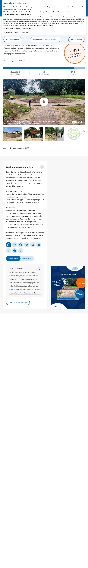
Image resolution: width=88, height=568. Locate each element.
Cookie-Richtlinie (76, 19)
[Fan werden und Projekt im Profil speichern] (42, 167)
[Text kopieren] (39, 268)
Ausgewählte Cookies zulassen (45, 40)
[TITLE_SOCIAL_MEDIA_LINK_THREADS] (8, 250)
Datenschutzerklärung (24, 21)
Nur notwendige (12, 40)
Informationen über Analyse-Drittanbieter (16, 28)
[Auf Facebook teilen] (20, 244)
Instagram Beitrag (16, 268)
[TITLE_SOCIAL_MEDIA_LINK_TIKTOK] (14, 250)
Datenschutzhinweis (34, 123)
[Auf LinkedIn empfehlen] (38, 244)
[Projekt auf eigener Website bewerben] (20, 250)
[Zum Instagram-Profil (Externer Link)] (8, 244)
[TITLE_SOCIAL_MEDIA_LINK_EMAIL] (32, 244)
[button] (12, 134)
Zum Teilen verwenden (18, 302)
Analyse (25, 32)
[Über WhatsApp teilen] (14, 244)
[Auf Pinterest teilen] (26, 244)
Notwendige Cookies (12, 32)
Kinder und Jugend (9, 61)
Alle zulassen (76, 40)
